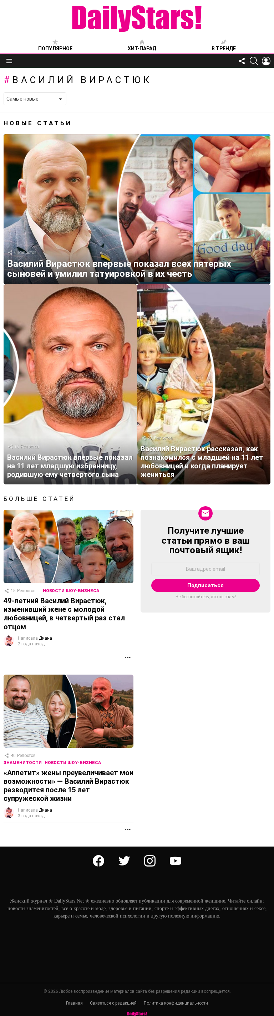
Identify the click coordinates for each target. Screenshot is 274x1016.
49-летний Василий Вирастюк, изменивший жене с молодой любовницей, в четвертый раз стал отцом (64, 613)
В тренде (224, 48)
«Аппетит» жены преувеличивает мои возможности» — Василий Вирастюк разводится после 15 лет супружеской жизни (68, 785)
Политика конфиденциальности (176, 1003)
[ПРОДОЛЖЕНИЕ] (127, 657)
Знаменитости (23, 762)
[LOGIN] (266, 61)
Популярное (55, 48)
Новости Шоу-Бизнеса (71, 590)
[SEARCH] (254, 61)
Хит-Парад (142, 48)
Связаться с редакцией (113, 1003)
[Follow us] (242, 61)
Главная (74, 1003)
